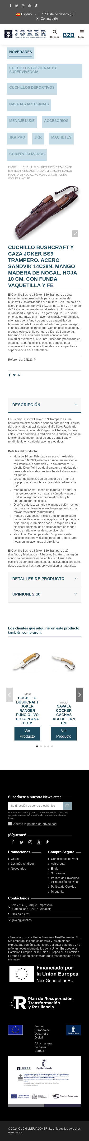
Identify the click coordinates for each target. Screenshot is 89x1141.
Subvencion (58, 873)
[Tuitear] (14, 375)
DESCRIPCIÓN (26, 405)
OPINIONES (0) (26, 594)
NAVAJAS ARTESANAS (29, 104)
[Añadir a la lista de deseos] (36, 650)
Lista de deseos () (60, 14)
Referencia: (15, 359)
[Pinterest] (19, 375)
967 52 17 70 (20, 914)
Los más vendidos (22, 863)
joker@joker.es (22, 920)
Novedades (18, 868)
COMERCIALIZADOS (27, 154)
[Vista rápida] (36, 666)
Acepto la (34, 824)
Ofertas (15, 859)
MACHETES (61, 137)
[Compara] (36, 658)
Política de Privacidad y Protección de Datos (65, 880)
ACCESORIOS (56, 121)
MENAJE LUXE (22, 121)
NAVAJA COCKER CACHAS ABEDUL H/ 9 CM (64, 714)
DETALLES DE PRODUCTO (38, 579)
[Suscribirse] (67, 806)
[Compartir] (9, 375)
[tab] (44, 405)
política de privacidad (41, 824)
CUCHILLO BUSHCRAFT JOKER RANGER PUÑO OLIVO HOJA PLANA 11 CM (27, 710)
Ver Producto (27, 733)
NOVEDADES (20, 52)
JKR (38, 137)
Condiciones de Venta (65, 859)
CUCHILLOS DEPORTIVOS (32, 87)
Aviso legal (58, 863)
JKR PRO (17, 137)
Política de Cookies (63, 886)
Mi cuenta (57, 891)
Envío (54, 868)
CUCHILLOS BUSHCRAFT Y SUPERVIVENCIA (33, 70)
